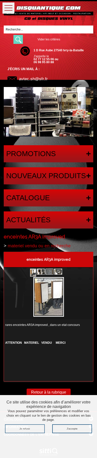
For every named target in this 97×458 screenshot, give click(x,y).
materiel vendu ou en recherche (39, 245)
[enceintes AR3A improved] (48, 297)
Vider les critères (49, 39)
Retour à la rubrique (48, 392)
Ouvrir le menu (8, 8)
